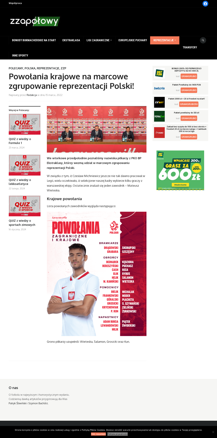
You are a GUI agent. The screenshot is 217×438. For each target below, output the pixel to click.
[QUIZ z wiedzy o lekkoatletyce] (25, 166)
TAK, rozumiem (98, 434)
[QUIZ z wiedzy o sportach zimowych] (25, 207)
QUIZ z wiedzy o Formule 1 (20, 141)
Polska (30, 68)
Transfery (190, 47)
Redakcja (32, 95)
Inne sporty (20, 55)
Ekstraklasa (71, 40)
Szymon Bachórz (38, 403)
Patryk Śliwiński (18, 403)
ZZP (63, 68)
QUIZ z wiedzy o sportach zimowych (22, 222)
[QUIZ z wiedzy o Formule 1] (25, 125)
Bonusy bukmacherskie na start (34, 40)
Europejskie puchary (133, 40)
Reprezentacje (163, 40)
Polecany (16, 68)
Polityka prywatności (117, 434)
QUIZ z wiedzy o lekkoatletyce (20, 182)
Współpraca (15, 3)
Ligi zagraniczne (98, 40)
